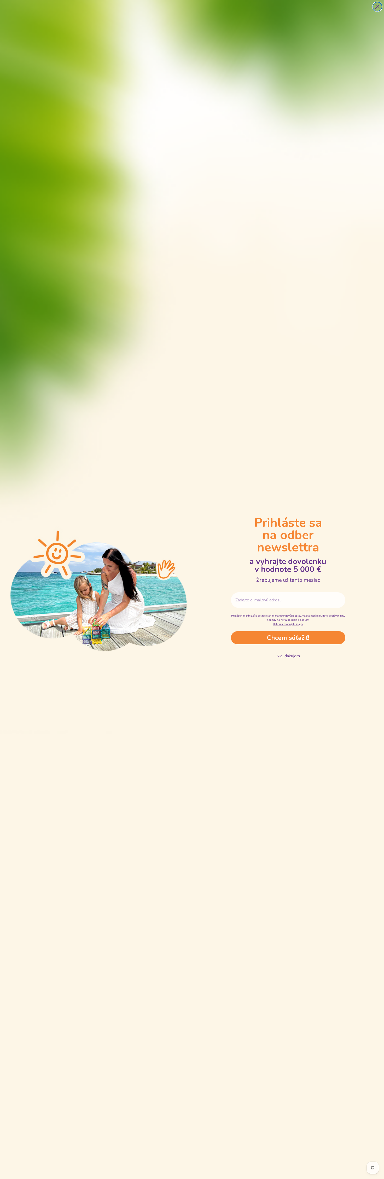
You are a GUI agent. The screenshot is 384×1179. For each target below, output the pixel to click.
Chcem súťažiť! (288, 638)
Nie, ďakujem (288, 656)
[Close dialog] (377, 6)
